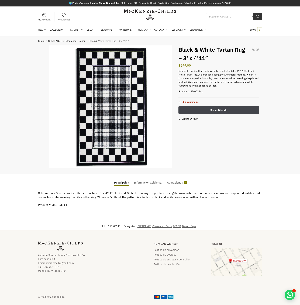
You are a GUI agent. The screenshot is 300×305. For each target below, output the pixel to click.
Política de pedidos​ (165, 254)
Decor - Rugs (189, 226)
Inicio (41, 40)
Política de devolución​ (167, 264)
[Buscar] (257, 16)
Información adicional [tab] (147, 182)
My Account (44, 19)
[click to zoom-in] (110, 106)
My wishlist (63, 19)
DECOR (177, 226)
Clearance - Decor (75, 40)
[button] (256, 29)
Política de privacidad (166, 250)
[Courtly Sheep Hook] (254, 49)
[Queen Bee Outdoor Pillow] (257, 49)
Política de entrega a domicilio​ (171, 259)
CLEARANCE (55, 40)
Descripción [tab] (121, 182)
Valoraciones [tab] (176, 182)
